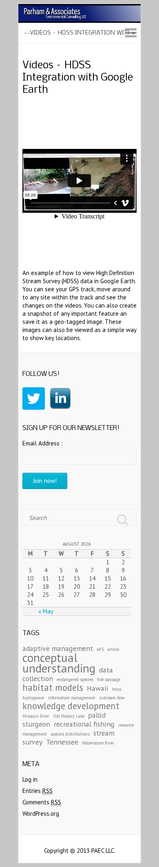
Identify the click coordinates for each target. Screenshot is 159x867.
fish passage (108, 679)
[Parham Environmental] (79, 8)
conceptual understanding (58, 663)
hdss (116, 689)
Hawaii (97, 688)
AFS (100, 649)
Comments (41, 802)
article (113, 649)
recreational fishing (84, 724)
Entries (37, 791)
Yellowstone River (98, 743)
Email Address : (42, 443)
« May (45, 611)
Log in (30, 779)
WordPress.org (40, 813)
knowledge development (70, 706)
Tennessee (62, 742)
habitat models (52, 687)
